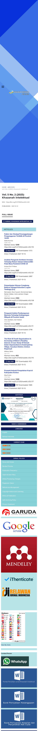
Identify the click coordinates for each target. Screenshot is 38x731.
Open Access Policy (9, 474)
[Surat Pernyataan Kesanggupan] (19, 698)
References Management (10, 487)
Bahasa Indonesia (8, 436)
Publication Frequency (9, 470)
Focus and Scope (8, 462)
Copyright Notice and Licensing (12, 491)
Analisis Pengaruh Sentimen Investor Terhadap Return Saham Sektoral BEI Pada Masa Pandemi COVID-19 (18, 262)
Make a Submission (19, 424)
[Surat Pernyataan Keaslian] (19, 719)
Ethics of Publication (9, 496)
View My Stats (5, 645)
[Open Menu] (3, 87)
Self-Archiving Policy (9, 500)
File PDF (10, 250)
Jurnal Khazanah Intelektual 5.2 (18, 221)
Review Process (7, 466)
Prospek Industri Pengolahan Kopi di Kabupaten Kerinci (18, 371)
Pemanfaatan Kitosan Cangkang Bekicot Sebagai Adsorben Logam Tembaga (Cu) (17, 287)
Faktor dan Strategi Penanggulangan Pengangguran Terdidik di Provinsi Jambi (18, 236)
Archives (11, 187)
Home (4, 187)
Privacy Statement (8, 504)
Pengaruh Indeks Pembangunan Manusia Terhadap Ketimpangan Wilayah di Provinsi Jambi (16, 315)
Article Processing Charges (11, 479)
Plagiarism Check (8, 483)
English (4, 432)
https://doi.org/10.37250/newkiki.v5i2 (17, 202)
